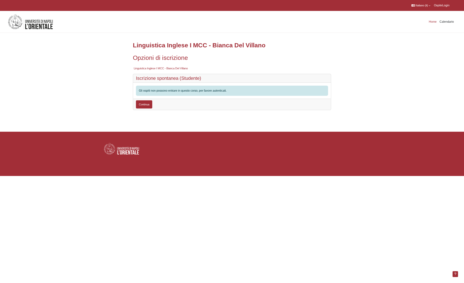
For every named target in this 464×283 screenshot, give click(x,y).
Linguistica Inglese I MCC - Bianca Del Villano (161, 68)
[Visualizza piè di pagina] (455, 274)
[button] (420, 5)
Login (446, 5)
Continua (144, 104)
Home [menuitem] (433, 21)
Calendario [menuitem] (447, 21)
